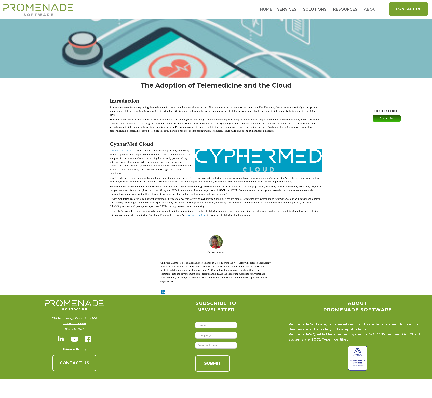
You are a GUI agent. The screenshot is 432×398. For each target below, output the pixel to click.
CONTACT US (74, 362)
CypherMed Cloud (121, 150)
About (371, 9)
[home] (39, 9)
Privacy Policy (74, 349)
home (266, 9)
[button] (287, 9)
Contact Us (408, 9)
